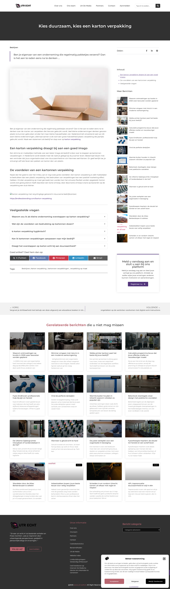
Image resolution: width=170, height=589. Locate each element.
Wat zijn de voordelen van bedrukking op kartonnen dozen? (59, 224)
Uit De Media (85, 6)
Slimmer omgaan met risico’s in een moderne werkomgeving (65, 354)
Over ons (58, 6)
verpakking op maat (78, 269)
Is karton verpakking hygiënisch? (59, 231)
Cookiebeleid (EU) (76, 544)
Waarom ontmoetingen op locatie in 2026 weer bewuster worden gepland (26, 355)
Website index (75, 555)
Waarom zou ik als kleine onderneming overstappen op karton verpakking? (59, 217)
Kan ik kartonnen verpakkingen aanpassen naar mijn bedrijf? (59, 238)
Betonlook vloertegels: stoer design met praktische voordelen (142, 397)
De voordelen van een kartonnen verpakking (138, 80)
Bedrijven (14, 47)
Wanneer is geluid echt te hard (141, 187)
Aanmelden (125, 6)
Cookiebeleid (133, 586)
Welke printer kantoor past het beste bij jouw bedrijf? (103, 354)
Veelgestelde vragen (128, 84)
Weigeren (135, 581)
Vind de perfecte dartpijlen (139, 147)
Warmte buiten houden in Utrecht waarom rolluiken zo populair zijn (102, 398)
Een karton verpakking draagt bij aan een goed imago (139, 76)
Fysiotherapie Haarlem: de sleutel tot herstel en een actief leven (142, 442)
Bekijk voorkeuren (156, 581)
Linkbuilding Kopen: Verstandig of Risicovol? (79, 560)
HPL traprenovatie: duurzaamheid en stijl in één (140, 484)
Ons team (71, 6)
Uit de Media (75, 551)
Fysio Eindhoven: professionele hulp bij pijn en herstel (26, 397)
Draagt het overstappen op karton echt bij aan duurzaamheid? (59, 246)
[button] (164, 559)
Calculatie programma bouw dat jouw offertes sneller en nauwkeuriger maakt (144, 130)
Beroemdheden (76, 548)
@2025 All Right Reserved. (85, 585)
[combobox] (145, 6)
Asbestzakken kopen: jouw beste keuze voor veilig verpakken (65, 484)
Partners (100, 6)
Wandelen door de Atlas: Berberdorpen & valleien (23, 484)
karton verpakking (72, 139)
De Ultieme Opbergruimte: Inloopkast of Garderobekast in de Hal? (26, 443)
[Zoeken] (158, 6)
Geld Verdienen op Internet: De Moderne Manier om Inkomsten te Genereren (79, 569)
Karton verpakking (38, 269)
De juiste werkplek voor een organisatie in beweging (102, 442)
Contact (111, 6)
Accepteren (114, 581)
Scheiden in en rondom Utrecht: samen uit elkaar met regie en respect (104, 485)
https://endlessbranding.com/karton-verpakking (31, 198)
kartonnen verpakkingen (58, 269)
